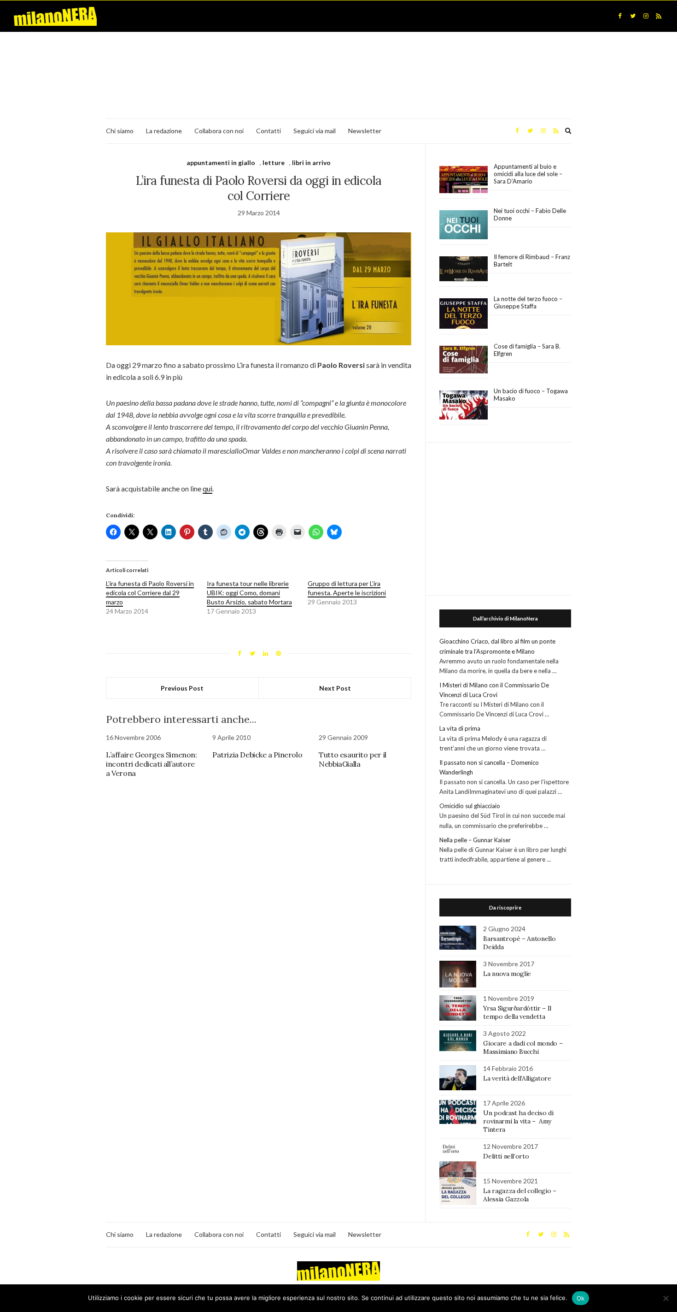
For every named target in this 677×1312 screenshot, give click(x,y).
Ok (581, 1298)
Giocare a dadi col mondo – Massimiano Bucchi (522, 1047)
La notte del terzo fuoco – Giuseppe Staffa (528, 302)
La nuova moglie (507, 973)
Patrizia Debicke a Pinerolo (257, 754)
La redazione (164, 131)
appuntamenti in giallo (221, 162)
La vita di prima (459, 728)
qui (207, 488)
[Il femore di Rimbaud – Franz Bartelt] (463, 269)
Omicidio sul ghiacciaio (469, 806)
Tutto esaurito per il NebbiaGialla (352, 759)
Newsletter (364, 131)
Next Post (335, 688)
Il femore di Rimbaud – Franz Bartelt (532, 260)
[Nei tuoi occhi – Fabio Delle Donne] (463, 225)
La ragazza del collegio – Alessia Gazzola (519, 1195)
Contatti (268, 131)
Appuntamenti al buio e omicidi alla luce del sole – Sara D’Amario (528, 174)
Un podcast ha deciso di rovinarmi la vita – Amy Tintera (518, 1121)
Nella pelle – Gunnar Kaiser (475, 840)
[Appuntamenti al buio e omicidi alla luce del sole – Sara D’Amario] (463, 179)
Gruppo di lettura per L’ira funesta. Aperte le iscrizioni (347, 588)
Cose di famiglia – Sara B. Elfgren (527, 350)
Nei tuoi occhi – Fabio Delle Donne (530, 214)
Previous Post (182, 688)
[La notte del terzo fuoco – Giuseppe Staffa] (463, 313)
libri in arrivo (311, 162)
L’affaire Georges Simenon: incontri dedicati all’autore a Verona (151, 764)
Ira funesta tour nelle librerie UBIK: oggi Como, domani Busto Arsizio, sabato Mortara (249, 592)
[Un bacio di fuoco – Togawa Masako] (463, 405)
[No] (665, 1298)
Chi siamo (120, 131)
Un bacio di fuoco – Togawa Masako (531, 394)
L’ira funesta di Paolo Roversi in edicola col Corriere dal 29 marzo (150, 592)
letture (274, 162)
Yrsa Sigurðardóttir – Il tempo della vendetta (517, 1012)
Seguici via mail (314, 131)
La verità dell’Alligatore (517, 1078)
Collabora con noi (219, 131)
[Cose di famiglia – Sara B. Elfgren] (463, 360)
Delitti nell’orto (506, 1156)
